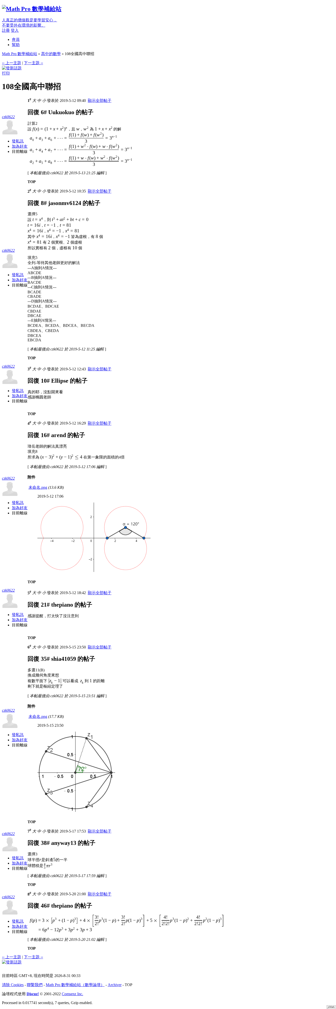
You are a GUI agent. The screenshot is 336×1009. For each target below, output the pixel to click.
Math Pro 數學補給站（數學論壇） (75, 985)
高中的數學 (51, 54)
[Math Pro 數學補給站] (31, 9)
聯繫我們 (35, 985)
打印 (6, 73)
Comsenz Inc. (72, 994)
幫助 (16, 45)
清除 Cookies (13, 985)
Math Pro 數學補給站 (19, 54)
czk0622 (8, 117)
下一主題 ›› (33, 63)
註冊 (6, 30)
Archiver (115, 985)
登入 (15, 30)
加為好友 (20, 146)
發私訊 (18, 141)
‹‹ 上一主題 (11, 63)
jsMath (331, 1007)
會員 (16, 39)
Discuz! (33, 994)
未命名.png (38, 487)
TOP (32, 182)
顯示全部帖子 (99, 100)
